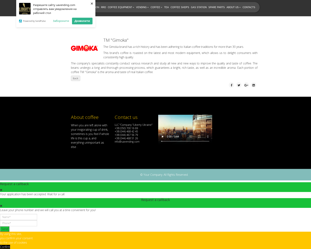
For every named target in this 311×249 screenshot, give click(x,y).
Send (4, 229)
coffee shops (180, 7)
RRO (103, 7)
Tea (166, 7)
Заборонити (61, 21)
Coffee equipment (120, 7)
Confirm (5, 247)
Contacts (249, 7)
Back (75, 78)
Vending (141, 7)
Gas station (199, 7)
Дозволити (82, 21)
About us (233, 7)
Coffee (155, 7)
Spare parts (216, 7)
